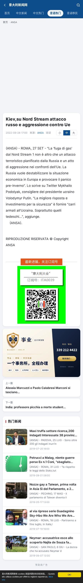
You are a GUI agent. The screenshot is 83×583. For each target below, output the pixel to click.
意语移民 (72, 13)
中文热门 (38, 13)
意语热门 (55, 13)
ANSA (14, 22)
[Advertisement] (41, 68)
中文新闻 (21, 13)
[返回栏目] (4, 5)
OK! (69, 574)
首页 (7, 13)
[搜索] (78, 5)
